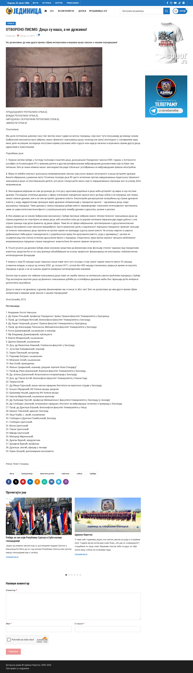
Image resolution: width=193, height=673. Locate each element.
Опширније (12, 557)
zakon (79, 473)
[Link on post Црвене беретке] (108, 515)
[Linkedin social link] (30, 482)
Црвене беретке (83, 534)
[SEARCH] (166, 11)
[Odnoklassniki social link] (37, 482)
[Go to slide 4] (74, 575)
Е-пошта (79, 623)
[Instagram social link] (171, 3)
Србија (10, 24)
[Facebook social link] (167, 3)
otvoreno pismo (47, 473)
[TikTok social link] (179, 3)
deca (12, 473)
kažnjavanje (27, 473)
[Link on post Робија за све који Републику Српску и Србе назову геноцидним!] (39, 516)
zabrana (65, 473)
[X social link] (16, 482)
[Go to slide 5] (77, 575)
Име (9, 623)
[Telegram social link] (183, 3)
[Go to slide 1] (66, 575)
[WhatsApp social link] (44, 482)
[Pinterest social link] (23, 482)
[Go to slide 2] (69, 575)
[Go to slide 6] (80, 575)
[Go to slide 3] (72, 575)
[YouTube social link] (175, 3)
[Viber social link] (66, 482)
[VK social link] (51, 482)
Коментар (11, 590)
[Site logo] (24, 11)
